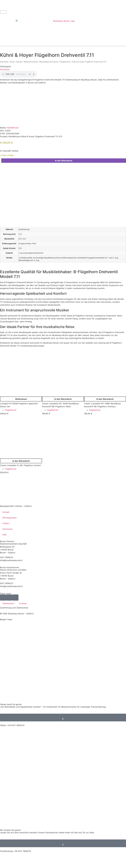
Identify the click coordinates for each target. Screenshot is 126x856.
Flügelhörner (65, 62)
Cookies (23, 603)
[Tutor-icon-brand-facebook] (3, 597)
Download (4, 69)
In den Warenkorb (63, 160)
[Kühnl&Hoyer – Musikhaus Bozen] (18, 122)
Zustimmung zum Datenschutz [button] (14, 607)
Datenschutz (8, 603)
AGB (4, 534)
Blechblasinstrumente (48, 62)
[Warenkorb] (3, 12)
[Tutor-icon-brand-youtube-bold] (9, 597)
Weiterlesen (21, 399)
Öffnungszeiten (9, 517)
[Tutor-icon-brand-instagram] (15, 597)
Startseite (4, 62)
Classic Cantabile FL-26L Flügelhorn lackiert (20, 465)
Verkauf (19, 62)
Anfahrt (5, 523)
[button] (63, 46)
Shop (12, 62)
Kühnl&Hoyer (13, 127)
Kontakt (6, 512)
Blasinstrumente (31, 62)
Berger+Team (6, 619)
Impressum (7, 529)
